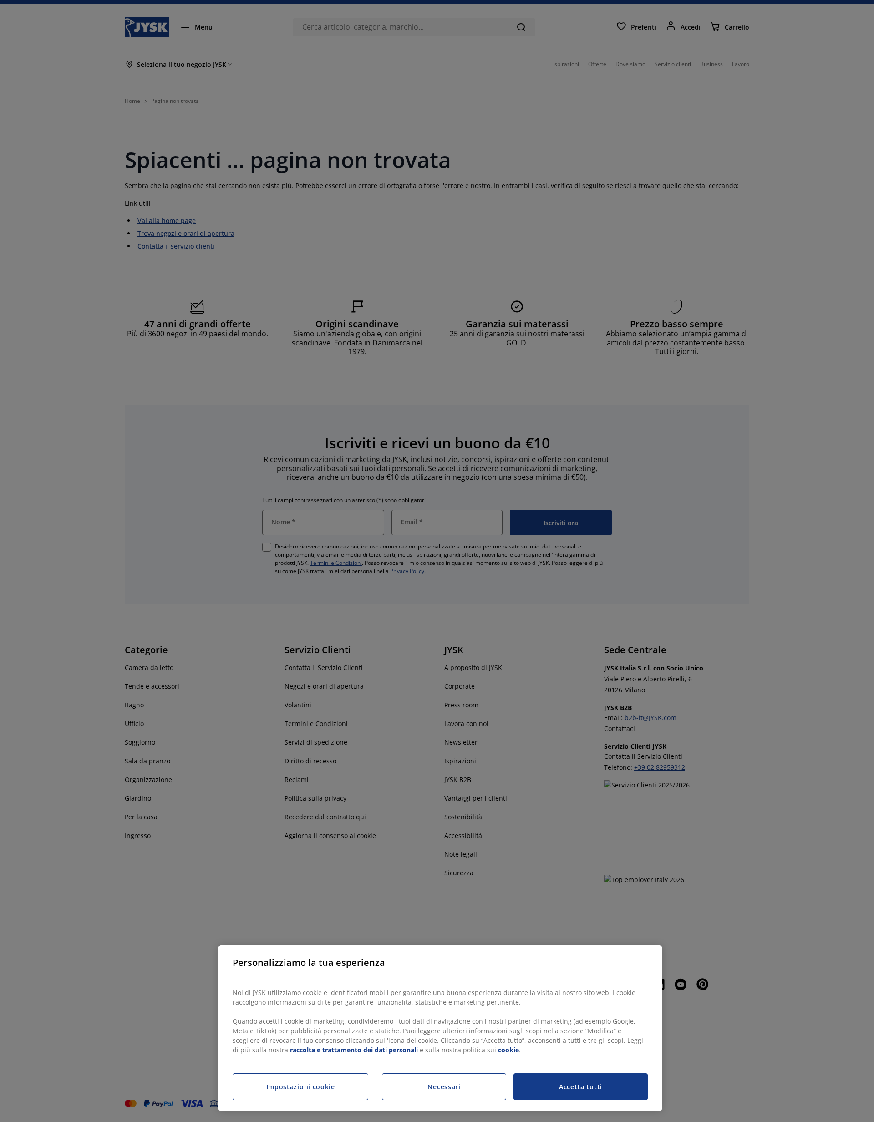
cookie (508, 1050)
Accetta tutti (580, 1086)
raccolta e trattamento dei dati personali (354, 1050)
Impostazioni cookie (300, 1086)
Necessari (443, 1086)
